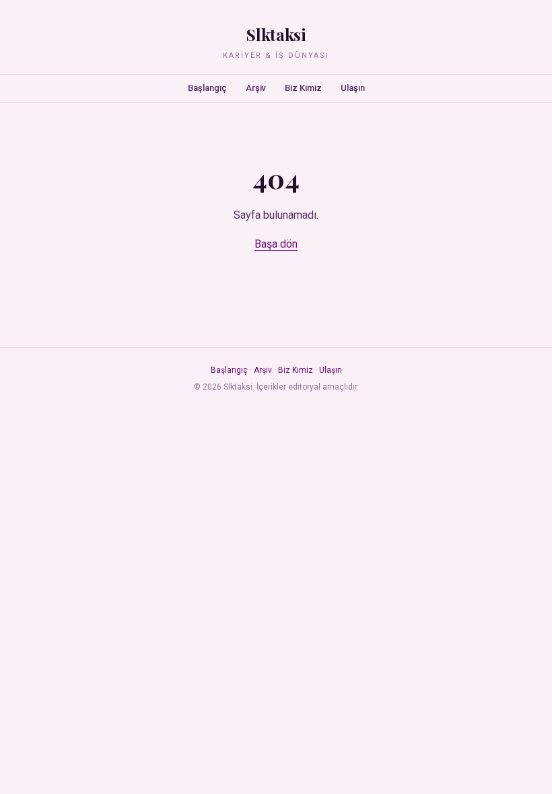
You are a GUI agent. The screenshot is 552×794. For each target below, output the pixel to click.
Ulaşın (353, 88)
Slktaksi (276, 34)
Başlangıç (207, 88)
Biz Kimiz (303, 88)
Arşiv (256, 88)
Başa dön (276, 244)
